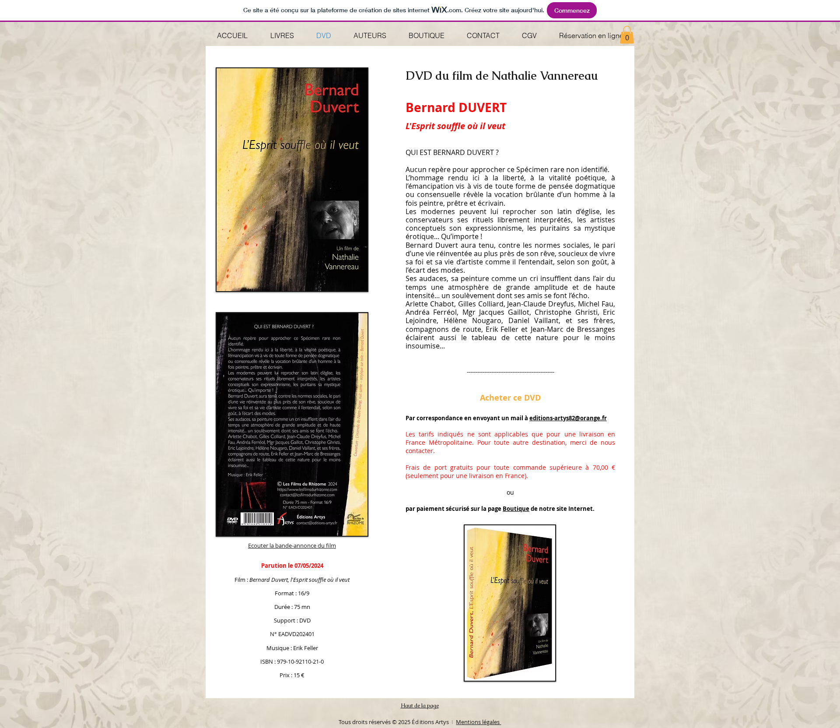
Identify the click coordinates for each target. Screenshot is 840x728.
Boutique (516, 509)
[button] (627, 35)
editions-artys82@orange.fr (568, 418)
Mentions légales (478, 722)
